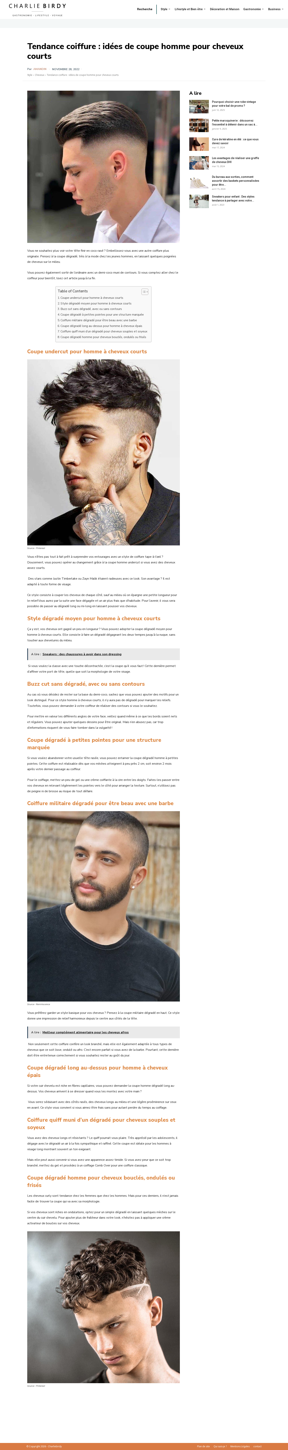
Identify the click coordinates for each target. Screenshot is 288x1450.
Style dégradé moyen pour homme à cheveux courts (96, 303)
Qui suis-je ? (220, 1446)
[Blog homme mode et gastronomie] (38, 9)
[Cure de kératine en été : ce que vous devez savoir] (199, 144)
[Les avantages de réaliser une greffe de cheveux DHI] (199, 163)
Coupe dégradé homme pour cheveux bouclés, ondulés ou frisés (103, 337)
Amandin (39, 69)
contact (257, 1446)
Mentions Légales (240, 1446)
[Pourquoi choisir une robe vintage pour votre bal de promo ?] (199, 106)
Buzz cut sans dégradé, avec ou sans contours (91, 309)
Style (29, 75)
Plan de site (203, 1446)
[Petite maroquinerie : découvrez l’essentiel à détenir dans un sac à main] (199, 125)
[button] (144, 9)
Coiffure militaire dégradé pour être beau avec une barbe (99, 320)
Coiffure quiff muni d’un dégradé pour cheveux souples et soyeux (104, 331)
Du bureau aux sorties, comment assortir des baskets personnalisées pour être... (235, 180)
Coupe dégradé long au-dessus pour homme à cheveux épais (101, 326)
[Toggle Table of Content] (143, 291)
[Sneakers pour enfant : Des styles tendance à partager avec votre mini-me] (199, 201)
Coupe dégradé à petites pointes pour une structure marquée (102, 315)
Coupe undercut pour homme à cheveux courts (92, 298)
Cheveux (39, 75)
